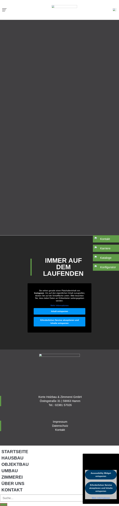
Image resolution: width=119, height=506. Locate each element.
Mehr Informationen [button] (60, 305)
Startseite (14, 451)
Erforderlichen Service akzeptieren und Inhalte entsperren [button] (59, 321)
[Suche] (3, 504)
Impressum (60, 421)
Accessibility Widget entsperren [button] (101, 474)
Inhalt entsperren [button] (59, 311)
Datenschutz (60, 425)
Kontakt (60, 429)
